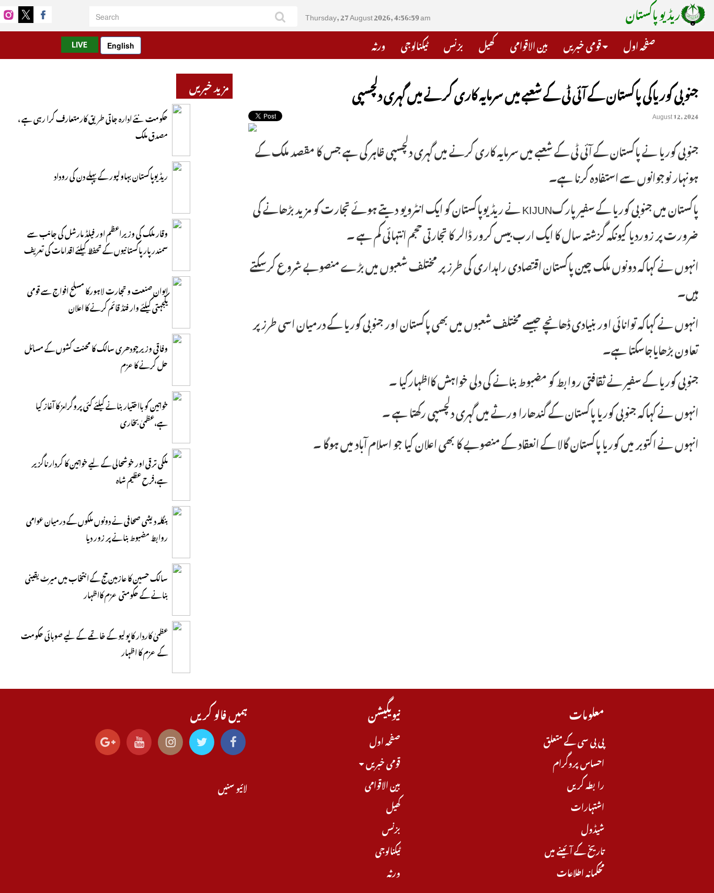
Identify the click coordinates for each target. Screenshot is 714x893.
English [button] (120, 45)
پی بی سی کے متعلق (574, 740)
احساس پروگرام (578, 761)
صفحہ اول (639, 44)
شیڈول (592, 827)
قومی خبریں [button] (583, 44)
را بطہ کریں (585, 783)
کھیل (486, 44)
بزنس (453, 44)
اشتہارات (587, 805)
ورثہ (378, 44)
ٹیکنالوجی (414, 44)
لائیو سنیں (232, 787)
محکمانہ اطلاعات (580, 871)
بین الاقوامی (529, 44)
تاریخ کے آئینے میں (574, 849)
